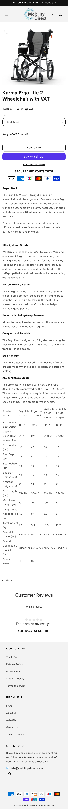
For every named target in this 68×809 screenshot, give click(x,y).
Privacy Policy (14, 671)
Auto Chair (12, 720)
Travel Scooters (15, 734)
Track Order (13, 657)
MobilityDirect (28, 805)
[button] (6, 14)
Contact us (12, 727)
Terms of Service (16, 685)
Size (4, 115)
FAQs (9, 705)
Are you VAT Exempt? (15, 134)
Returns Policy (14, 664)
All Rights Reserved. (45, 805)
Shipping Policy (15, 678)
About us (11, 712)
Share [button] (9, 580)
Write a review (34, 607)
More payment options (34, 164)
